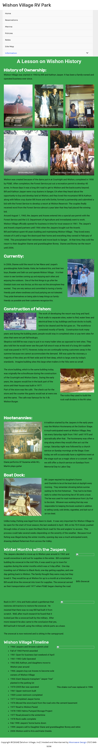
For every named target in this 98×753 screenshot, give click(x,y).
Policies (9, 33)
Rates (8, 40)
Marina (8, 26)
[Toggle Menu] (86, 53)
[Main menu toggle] (93, 5)
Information (11, 53)
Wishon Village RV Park (27, 5)
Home (8, 13)
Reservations (11, 20)
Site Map (9, 46)
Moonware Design (78, 742)
